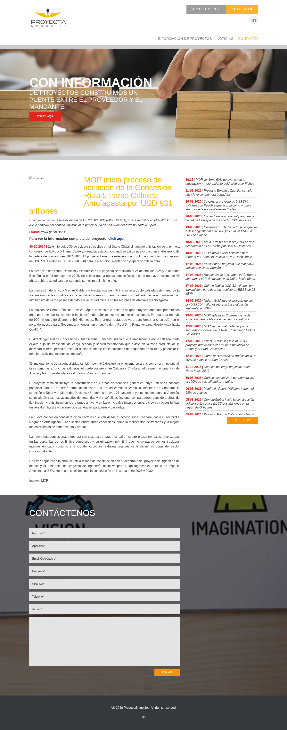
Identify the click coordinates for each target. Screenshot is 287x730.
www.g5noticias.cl (53, 232)
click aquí (116, 239)
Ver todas (242, 420)
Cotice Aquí (242, 9)
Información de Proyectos (185, 38)
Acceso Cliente (206, 9)
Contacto (248, 38)
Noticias (225, 38)
